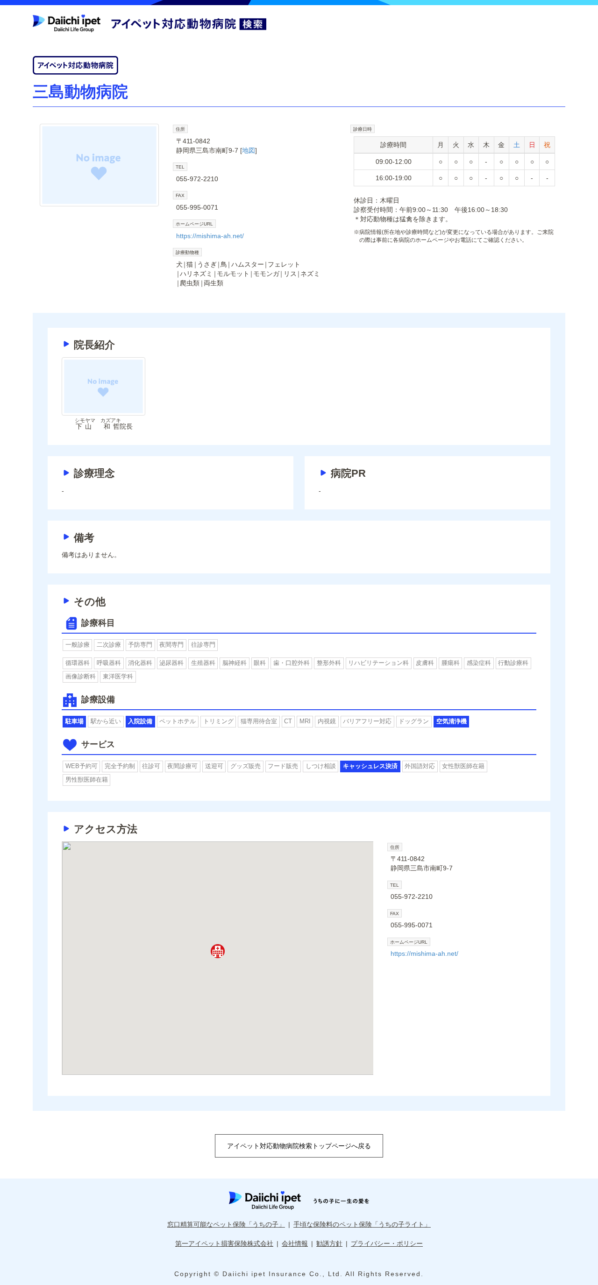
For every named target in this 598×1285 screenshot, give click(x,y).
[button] (218, 951)
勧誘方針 (329, 1243)
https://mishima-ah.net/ (210, 236)
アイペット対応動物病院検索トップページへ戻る (299, 1146)
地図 (248, 150)
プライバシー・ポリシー (387, 1243)
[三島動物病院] (99, 165)
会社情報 (295, 1243)
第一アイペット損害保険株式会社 (224, 1243)
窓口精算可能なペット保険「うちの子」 (226, 1224)
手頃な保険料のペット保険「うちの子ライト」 (362, 1224)
